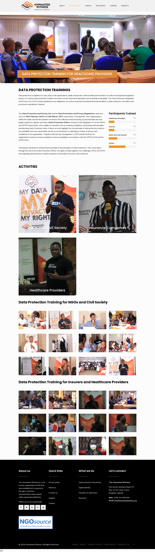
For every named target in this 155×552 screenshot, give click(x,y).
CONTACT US (123, 544)
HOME (75, 544)
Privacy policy (54, 482)
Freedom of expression (88, 493)
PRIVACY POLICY (95, 544)
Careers (52, 503)
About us (52, 487)
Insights (52, 498)
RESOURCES (110, 544)
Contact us (53, 493)
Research (82, 498)
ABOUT (83, 544)
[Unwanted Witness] (36, 5)
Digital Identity (85, 487)
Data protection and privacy (90, 482)
